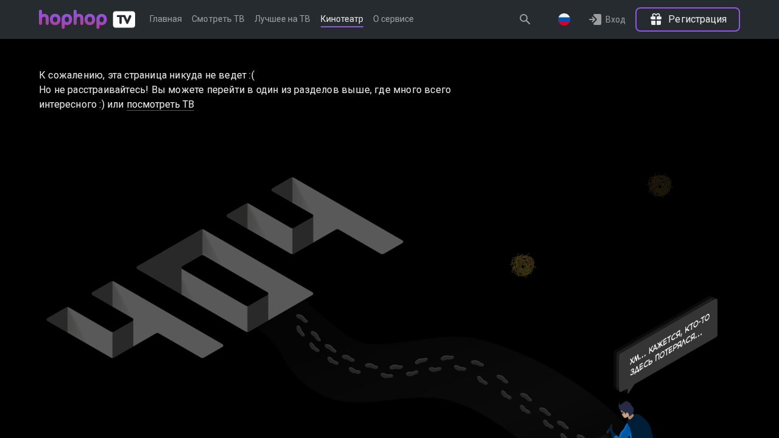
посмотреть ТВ (161, 104)
